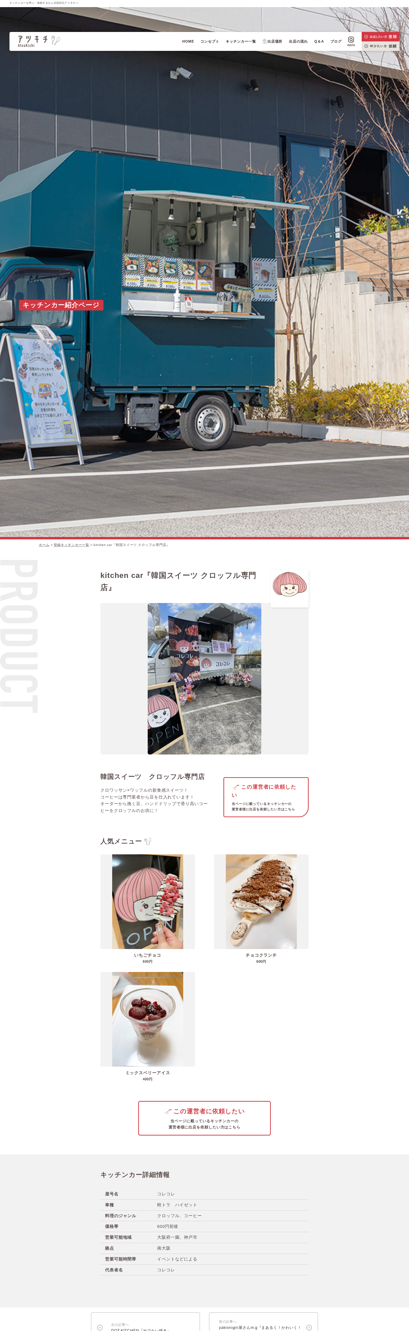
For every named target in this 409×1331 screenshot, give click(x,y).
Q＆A (319, 41)
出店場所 (275, 41)
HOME (188, 41)
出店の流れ (298, 41)
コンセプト (209, 41)
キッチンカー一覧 (241, 41)
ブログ (336, 41)
